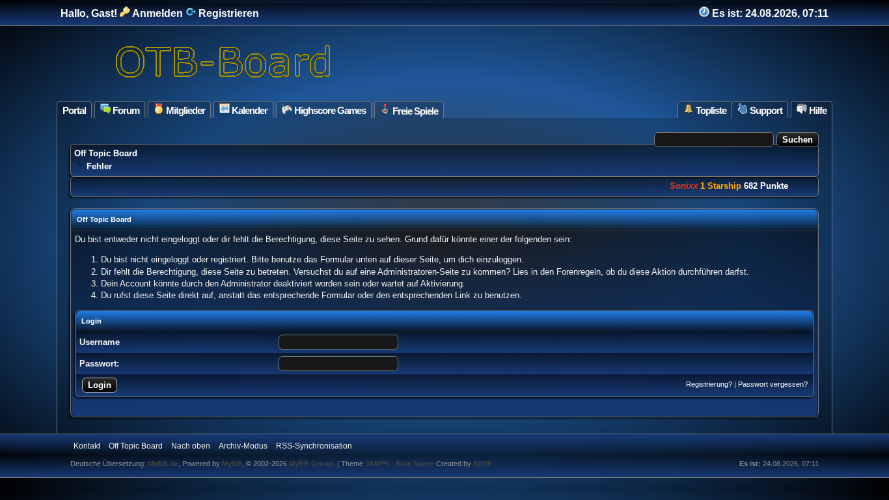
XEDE (482, 463)
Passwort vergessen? (773, 384)
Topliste (710, 110)
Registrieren (227, 13)
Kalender (248, 110)
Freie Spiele (414, 111)
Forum (125, 110)
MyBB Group (311, 463)
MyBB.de (163, 463)
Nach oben (190, 446)
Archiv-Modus (243, 446)
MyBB (232, 463)
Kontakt (87, 446)
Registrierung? (709, 384)
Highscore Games (329, 110)
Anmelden (156, 13)
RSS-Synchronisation (314, 446)
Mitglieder (184, 110)
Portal (74, 110)
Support (765, 110)
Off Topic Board (105, 153)
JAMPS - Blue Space (400, 463)
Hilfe (817, 110)
